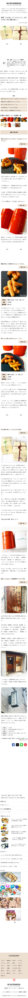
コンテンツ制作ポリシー (7, 991)
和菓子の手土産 (4, 797)
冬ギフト (14, 970)
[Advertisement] (7, 49)
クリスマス (14, 965)
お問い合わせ (21, 988)
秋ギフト (8, 970)
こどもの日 (14, 968)
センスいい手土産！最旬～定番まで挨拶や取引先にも (16, 8)
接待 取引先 (22, 797)
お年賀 (19, 970)
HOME (3, 8)
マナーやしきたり (4, 963)
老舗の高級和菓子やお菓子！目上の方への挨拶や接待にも (13, 10)
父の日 (8, 963)
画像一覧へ (23, 144)
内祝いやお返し (21, 965)
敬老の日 (8, 973)
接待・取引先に (4, 975)
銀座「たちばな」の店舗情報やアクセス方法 (10, 110)
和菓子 (20, 795)
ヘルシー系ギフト (16, 973)
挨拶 (18, 797)
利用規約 (6, 988)
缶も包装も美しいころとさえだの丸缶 (9, 107)
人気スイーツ (15, 960)
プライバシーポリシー (13, 988)
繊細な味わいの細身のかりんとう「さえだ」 (10, 101)
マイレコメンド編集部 (18, 59)
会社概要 (24, 991)
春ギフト (20, 968)
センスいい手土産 (4, 960)
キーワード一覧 (4, 973)
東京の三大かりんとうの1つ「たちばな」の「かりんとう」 (14, 98)
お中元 (2, 968)
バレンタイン (20, 963)
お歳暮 (8, 968)
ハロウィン (20, 973)
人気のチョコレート (11, 965)
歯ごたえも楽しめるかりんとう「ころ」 (10, 104)
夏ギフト (3, 970)
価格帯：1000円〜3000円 (13, 795)
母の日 (13, 963)
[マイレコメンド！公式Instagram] (14, 980)
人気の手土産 (4, 795)
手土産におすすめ (12, 797)
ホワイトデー (3, 965)
